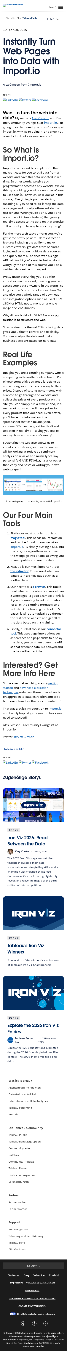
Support (14, 1222)
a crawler (39, 587)
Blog (19, 18)
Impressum (16, 1282)
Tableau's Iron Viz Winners (25, 949)
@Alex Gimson (24, 737)
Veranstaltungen (19, 1181)
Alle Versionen (17, 1249)
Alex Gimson (40, 118)
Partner (14, 1195)
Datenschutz (32, 1290)
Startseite (10, 18)
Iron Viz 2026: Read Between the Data (27, 841)
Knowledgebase (18, 1229)
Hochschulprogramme (22, 1175)
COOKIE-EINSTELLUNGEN (32, 1306)
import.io (50, 123)
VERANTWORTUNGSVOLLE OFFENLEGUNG (32, 1298)
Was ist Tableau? (20, 1081)
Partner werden (18, 1209)
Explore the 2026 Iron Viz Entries (33, 1029)
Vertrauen (14, 1275)
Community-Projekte (21, 1161)
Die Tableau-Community (26, 1128)
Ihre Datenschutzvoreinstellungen (36, 1313)
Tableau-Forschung (20, 1107)
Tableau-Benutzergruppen (25, 1141)
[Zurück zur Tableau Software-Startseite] (16, 4)
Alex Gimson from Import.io (22, 84)
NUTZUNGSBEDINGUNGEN (40, 1282)
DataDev (14, 1155)
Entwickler (39, 1275)
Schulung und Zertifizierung (26, 1236)
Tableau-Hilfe (17, 1242)
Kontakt (13, 1114)
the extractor (19, 571)
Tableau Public (30, 18)
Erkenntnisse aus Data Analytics (28, 1101)
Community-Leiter (20, 1148)
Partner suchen (18, 1202)
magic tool (17, 538)
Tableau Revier (18, 1168)
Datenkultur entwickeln (23, 1094)
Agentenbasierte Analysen (25, 1087)
